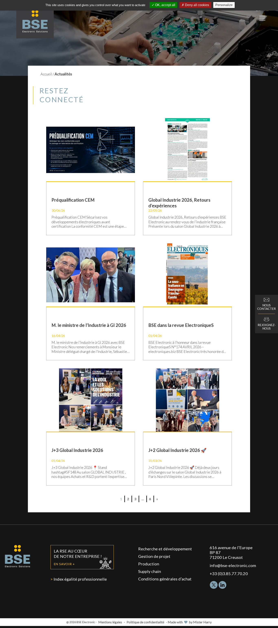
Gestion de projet (154, 556)
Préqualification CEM (73, 200)
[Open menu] (262, 18)
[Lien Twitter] (214, 585)
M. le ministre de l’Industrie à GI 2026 (88, 325)
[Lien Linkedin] (222, 585)
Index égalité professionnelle (80, 579)
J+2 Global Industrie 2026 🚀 (177, 450)
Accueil (46, 74)
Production (148, 563)
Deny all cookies (196, 5)
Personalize (224, 5)
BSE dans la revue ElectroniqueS (181, 325)
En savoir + (64, 564)
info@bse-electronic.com (233, 565)
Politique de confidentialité (145, 622)
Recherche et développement (165, 548)
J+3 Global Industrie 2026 (77, 450)
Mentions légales (110, 622)
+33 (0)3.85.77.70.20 (229, 573)
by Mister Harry (200, 622)
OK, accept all (164, 5)
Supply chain (149, 571)
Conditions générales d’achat (165, 578)
